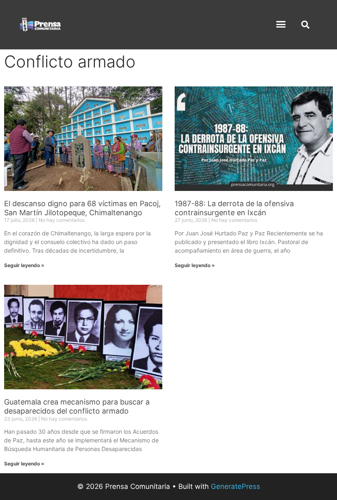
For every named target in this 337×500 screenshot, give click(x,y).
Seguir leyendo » (24, 265)
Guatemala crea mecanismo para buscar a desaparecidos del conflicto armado (77, 406)
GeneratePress (235, 486)
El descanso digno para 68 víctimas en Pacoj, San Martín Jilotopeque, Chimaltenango (82, 208)
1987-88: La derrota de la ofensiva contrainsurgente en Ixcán (234, 208)
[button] (281, 24)
